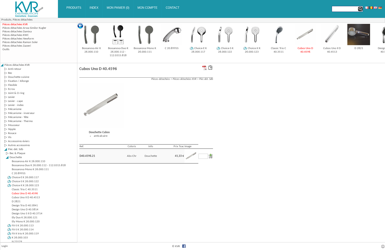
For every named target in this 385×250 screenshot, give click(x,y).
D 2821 (358, 48)
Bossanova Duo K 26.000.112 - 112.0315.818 (118, 52)
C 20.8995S (171, 48)
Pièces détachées (23, 19)
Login (5, 246)
